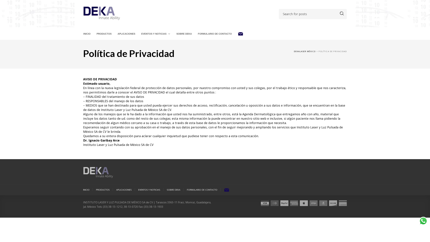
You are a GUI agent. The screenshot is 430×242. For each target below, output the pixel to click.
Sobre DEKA (173, 189)
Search (342, 13)
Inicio (86, 189)
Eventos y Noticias (149, 189)
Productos (103, 189)
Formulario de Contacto (202, 189)
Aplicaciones (124, 189)
